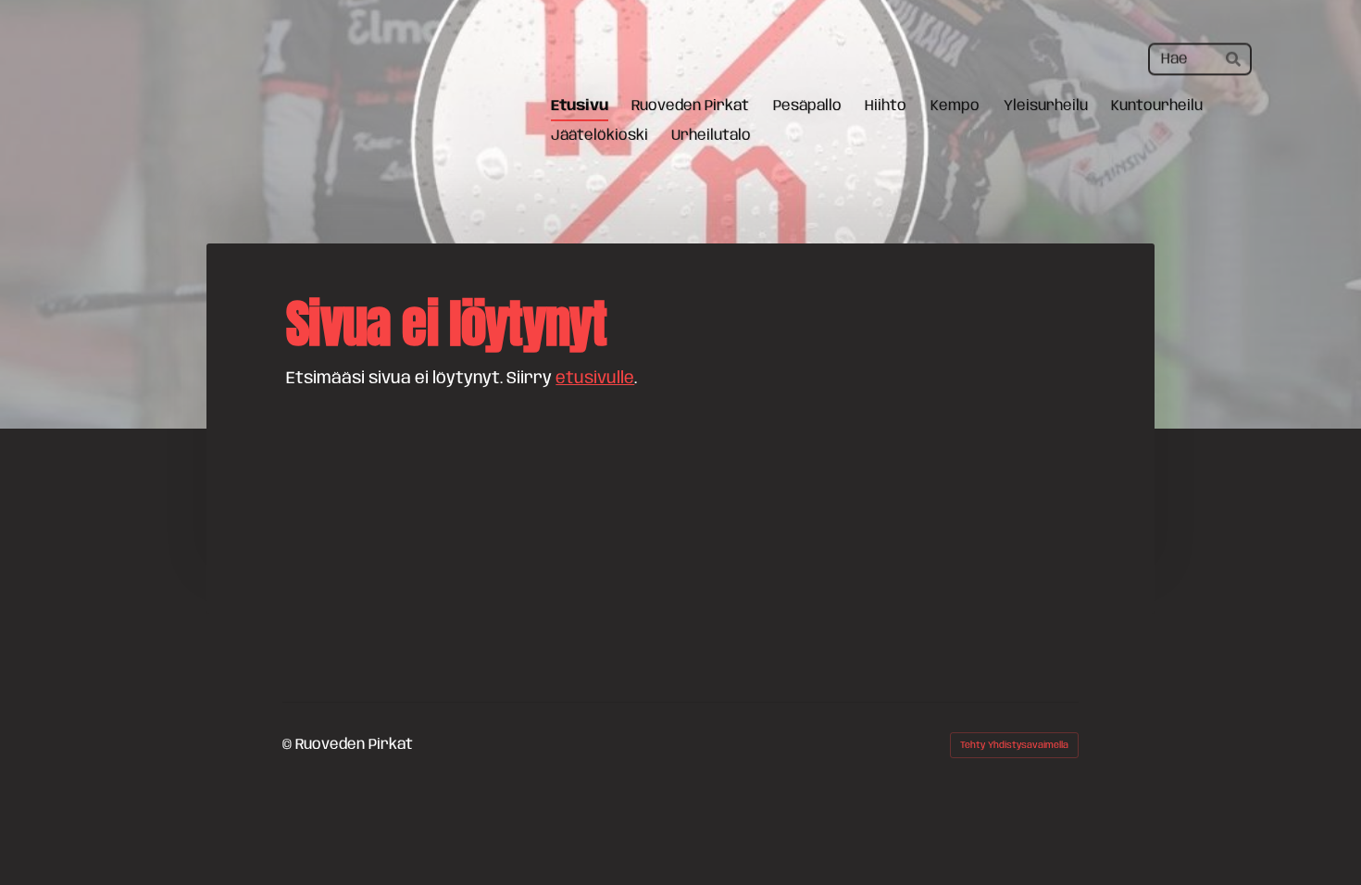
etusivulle (595, 378)
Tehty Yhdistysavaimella (1014, 745)
